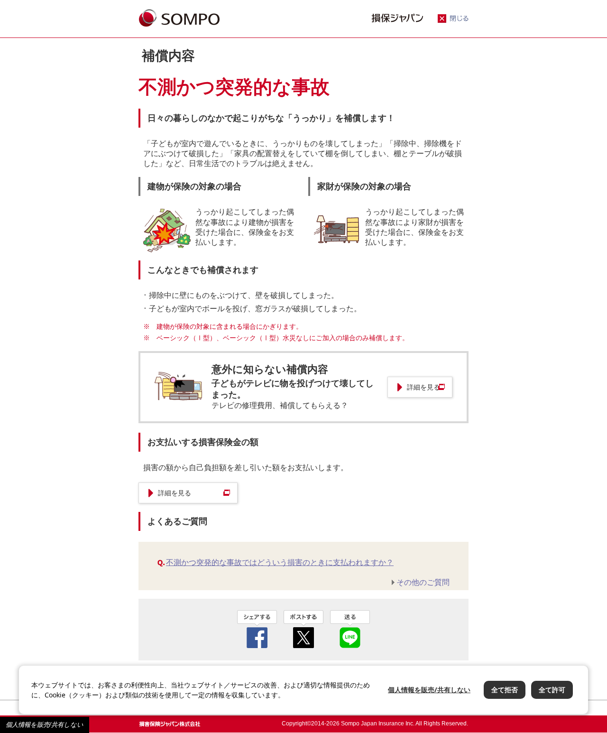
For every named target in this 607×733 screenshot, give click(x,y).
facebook (257, 629)
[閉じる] (453, 20)
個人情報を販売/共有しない (44, 724)
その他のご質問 (423, 582)
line (350, 629)
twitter (303, 629)
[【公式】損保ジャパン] (179, 18)
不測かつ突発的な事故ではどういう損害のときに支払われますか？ (280, 562)
